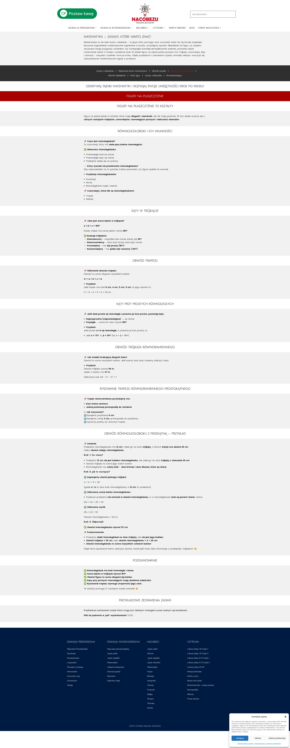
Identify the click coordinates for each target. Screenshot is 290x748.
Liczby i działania (105, 71)
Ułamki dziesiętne (117, 75)
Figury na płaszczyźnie (182, 71)
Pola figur (135, 75)
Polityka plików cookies (245, 743)
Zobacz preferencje (277, 738)
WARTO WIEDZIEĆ (177, 27)
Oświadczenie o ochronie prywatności (268, 743)
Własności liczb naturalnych (132, 71)
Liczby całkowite (153, 75)
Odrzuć (258, 738)
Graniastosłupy (174, 75)
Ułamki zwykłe (159, 71)
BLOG (192, 27)
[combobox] (213, 14)
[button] (285, 717)
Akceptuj (240, 738)
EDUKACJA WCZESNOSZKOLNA (115, 27)
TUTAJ (130, 615)
